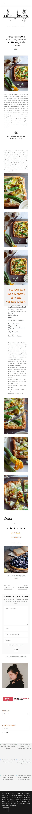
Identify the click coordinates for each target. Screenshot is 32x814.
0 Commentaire (16, 537)
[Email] (17, 528)
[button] (6, 564)
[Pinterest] (14, 528)
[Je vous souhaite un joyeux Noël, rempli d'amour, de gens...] (8, 783)
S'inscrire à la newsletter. (16, 645)
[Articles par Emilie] (12, 533)
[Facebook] (7, 528)
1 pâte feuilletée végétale (17, 307)
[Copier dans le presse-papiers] (24, 528)
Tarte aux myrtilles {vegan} (16, 576)
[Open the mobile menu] (28, 3)
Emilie (18, 533)
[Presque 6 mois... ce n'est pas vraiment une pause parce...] (8, 751)
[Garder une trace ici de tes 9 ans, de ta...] (8, 767)
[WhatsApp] (21, 528)
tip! (7, 699)
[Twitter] (10, 528)
